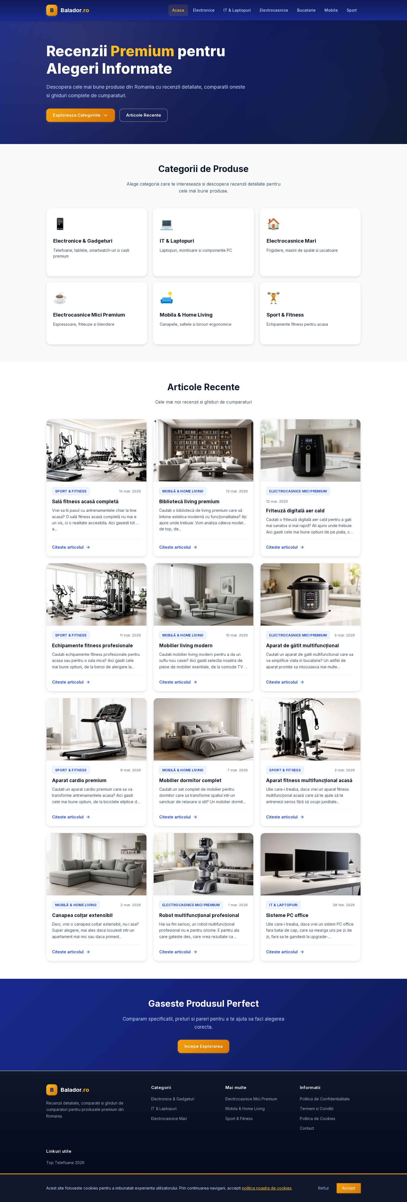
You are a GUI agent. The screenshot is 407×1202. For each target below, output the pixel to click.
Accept (348, 1188)
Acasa (178, 10)
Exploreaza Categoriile (77, 115)
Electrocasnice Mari (169, 1118)
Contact (307, 1128)
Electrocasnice (274, 10)
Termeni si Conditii (316, 1108)
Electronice (204, 10)
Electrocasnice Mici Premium (251, 1098)
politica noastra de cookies (267, 1188)
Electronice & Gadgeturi (172, 1098)
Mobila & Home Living (245, 1108)
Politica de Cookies (317, 1118)
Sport (352, 10)
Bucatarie (306, 10)
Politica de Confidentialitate (325, 1098)
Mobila (331, 10)
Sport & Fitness (239, 1118)
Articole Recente (143, 115)
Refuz (323, 1188)
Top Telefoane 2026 (65, 1162)
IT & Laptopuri (237, 10)
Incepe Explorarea (203, 1046)
